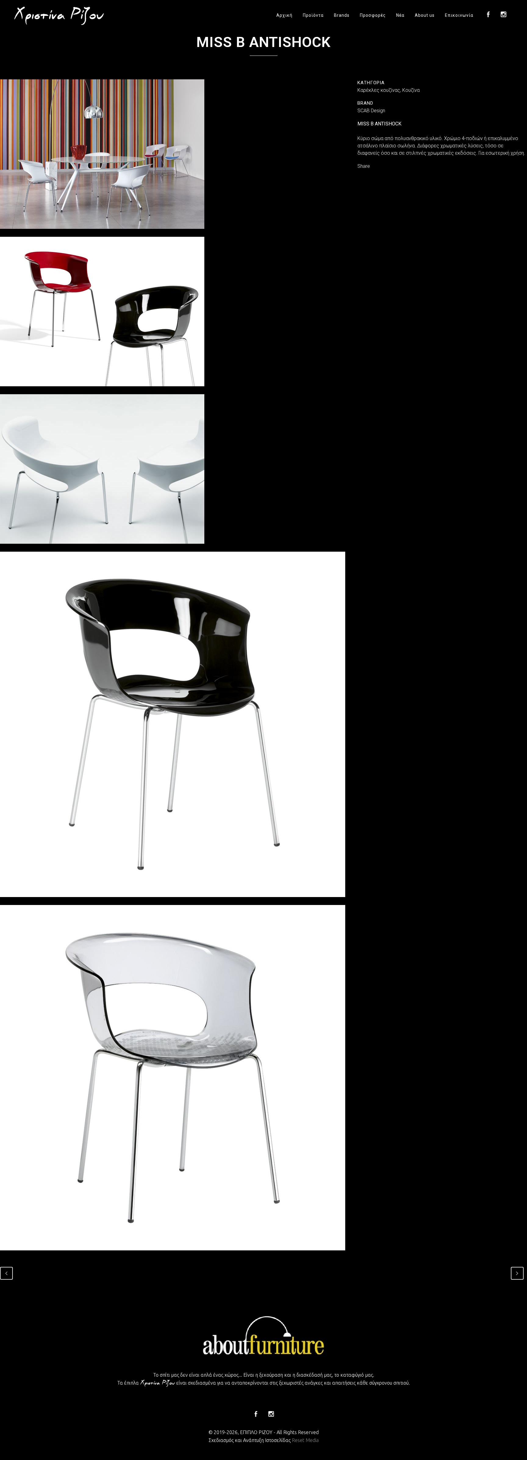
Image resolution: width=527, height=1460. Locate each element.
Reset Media (305, 1440)
